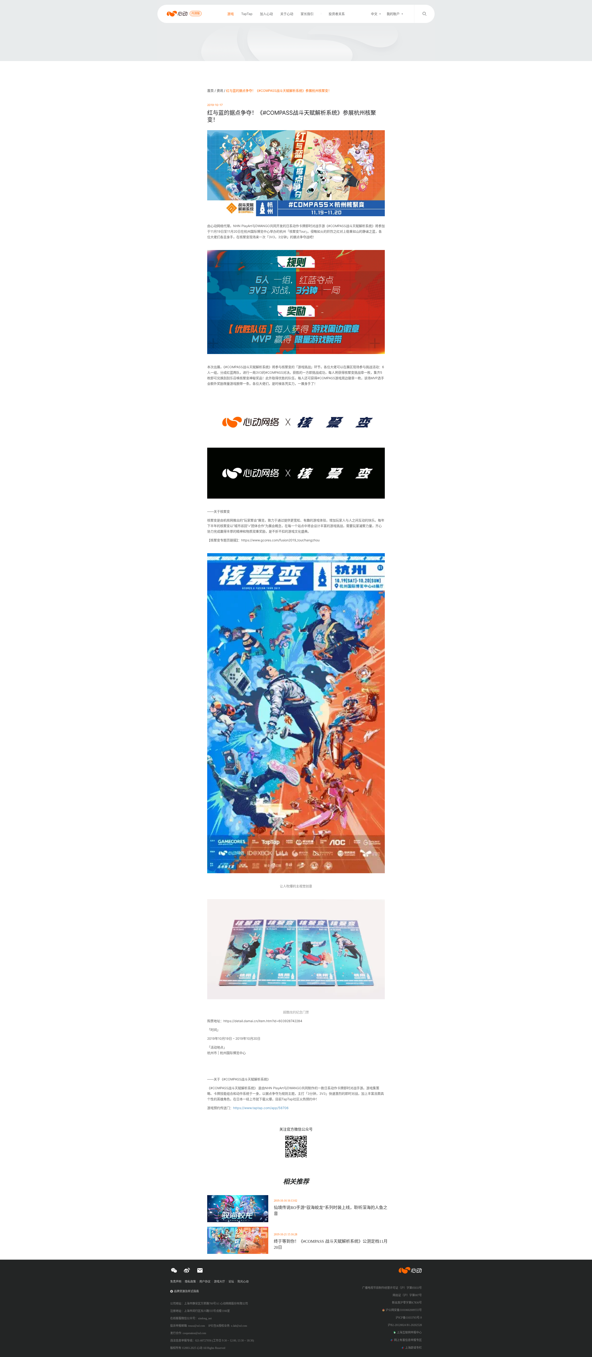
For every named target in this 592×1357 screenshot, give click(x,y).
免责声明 (175, 1281)
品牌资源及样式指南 (186, 1291)
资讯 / (221, 91)
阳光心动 (243, 1281)
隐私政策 (190, 1281)
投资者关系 (337, 14)
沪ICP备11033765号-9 (409, 1317)
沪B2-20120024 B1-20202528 (405, 1325)
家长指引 (307, 14)
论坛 (231, 1281)
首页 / (212, 91)
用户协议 (204, 1281)
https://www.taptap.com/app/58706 (261, 1108)
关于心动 (286, 14)
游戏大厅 (219, 1281)
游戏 (230, 14)
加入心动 (266, 14)
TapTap (247, 14)
